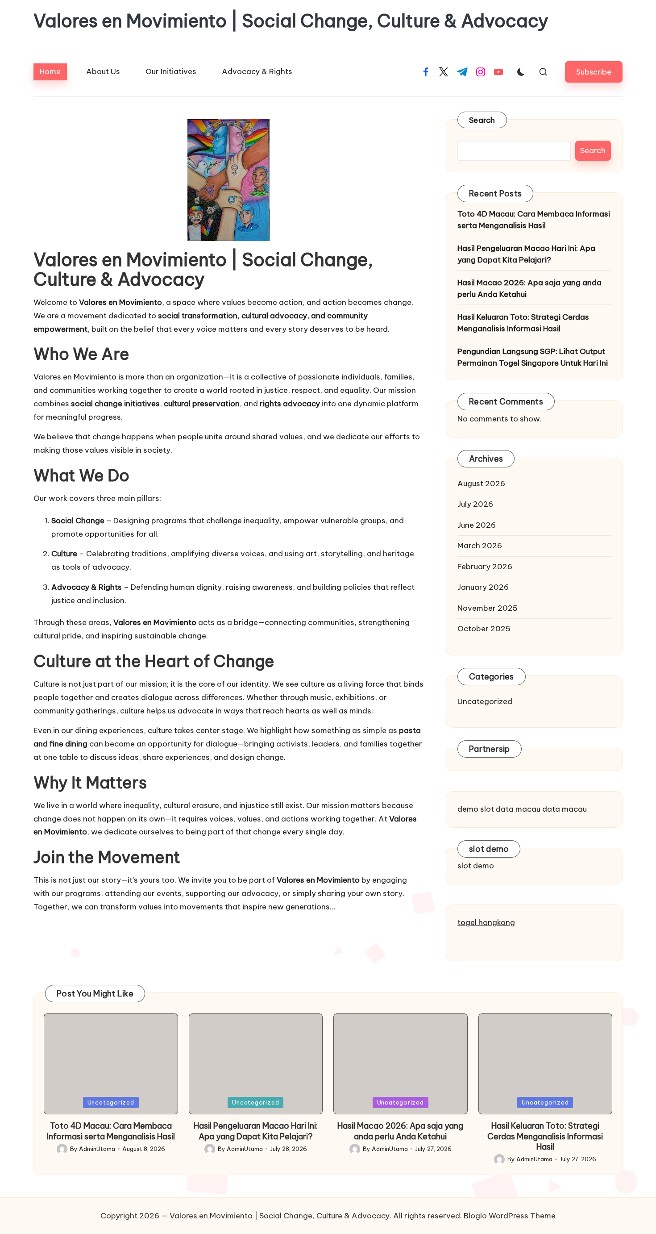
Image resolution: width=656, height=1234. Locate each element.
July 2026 (475, 504)
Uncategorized (484, 701)
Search (482, 120)
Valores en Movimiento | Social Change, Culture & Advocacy (290, 21)
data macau (518, 809)
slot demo (475, 866)
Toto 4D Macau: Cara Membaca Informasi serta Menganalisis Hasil (533, 219)
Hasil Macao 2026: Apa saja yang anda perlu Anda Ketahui (529, 288)
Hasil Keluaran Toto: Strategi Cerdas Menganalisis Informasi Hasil (523, 323)
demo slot (475, 809)
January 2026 (483, 587)
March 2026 (479, 545)
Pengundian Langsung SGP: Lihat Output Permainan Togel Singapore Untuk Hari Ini (532, 357)
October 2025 (484, 629)
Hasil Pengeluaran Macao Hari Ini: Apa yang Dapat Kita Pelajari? (526, 254)
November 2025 (487, 608)
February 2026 (484, 566)
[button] (594, 71)
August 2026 (481, 483)
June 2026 (476, 525)
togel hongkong (486, 922)
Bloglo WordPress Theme (510, 1216)
